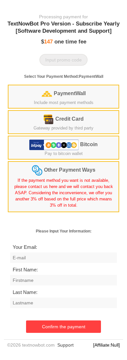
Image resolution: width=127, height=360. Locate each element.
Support (65, 345)
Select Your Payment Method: (63, 76)
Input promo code (63, 59)
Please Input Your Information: (64, 231)
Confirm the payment (63, 326)
